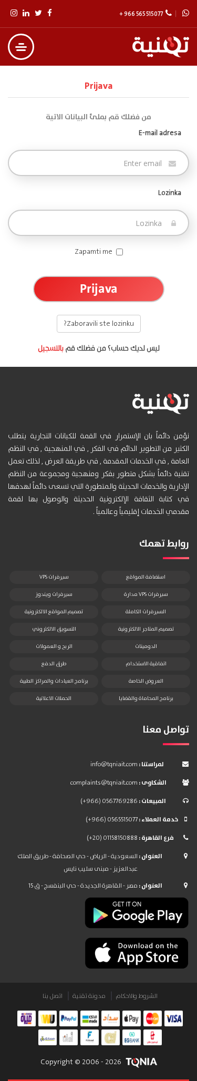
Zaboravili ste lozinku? (99, 324)
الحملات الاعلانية (53, 698)
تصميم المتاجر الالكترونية (146, 629)
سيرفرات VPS (54, 577)
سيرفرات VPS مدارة (146, 594)
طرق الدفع (54, 664)
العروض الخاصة (146, 681)
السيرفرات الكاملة (146, 612)
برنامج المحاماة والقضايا (146, 698)
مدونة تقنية (89, 996)
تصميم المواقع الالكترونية (54, 612)
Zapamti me (93, 251)
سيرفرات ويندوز (53, 594)
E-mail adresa (160, 133)
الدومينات (146, 646)
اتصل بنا (53, 996)
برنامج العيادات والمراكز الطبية (54, 681)
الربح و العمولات (54, 646)
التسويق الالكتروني (54, 629)
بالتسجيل (51, 348)
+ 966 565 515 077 (141, 14)
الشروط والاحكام (137, 996)
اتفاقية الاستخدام (146, 664)
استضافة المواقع (145, 577)
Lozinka (169, 193)
